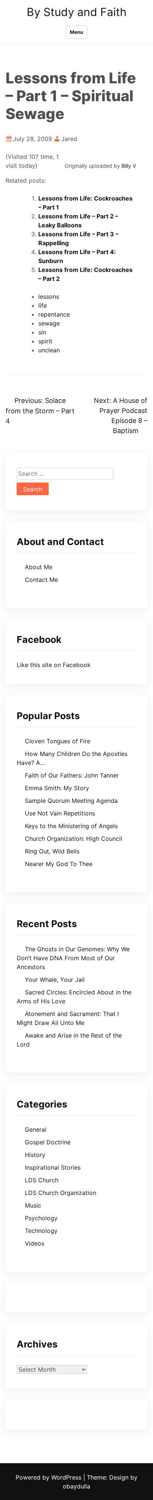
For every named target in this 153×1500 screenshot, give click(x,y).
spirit (45, 341)
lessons (48, 296)
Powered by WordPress (49, 1477)
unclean (49, 350)
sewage (49, 323)
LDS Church (41, 1180)
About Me (38, 567)
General (35, 1129)
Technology (41, 1230)
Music (33, 1205)
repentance (54, 314)
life (42, 305)
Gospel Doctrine (48, 1142)
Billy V (128, 166)
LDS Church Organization (60, 1192)
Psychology (41, 1218)
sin (42, 332)
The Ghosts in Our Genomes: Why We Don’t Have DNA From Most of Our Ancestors (73, 958)
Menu (76, 32)
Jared (69, 138)
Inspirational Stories (53, 1167)
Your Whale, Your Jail (55, 979)
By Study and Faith (77, 12)
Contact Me (41, 579)
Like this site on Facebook (54, 665)
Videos (34, 1243)
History (35, 1154)
